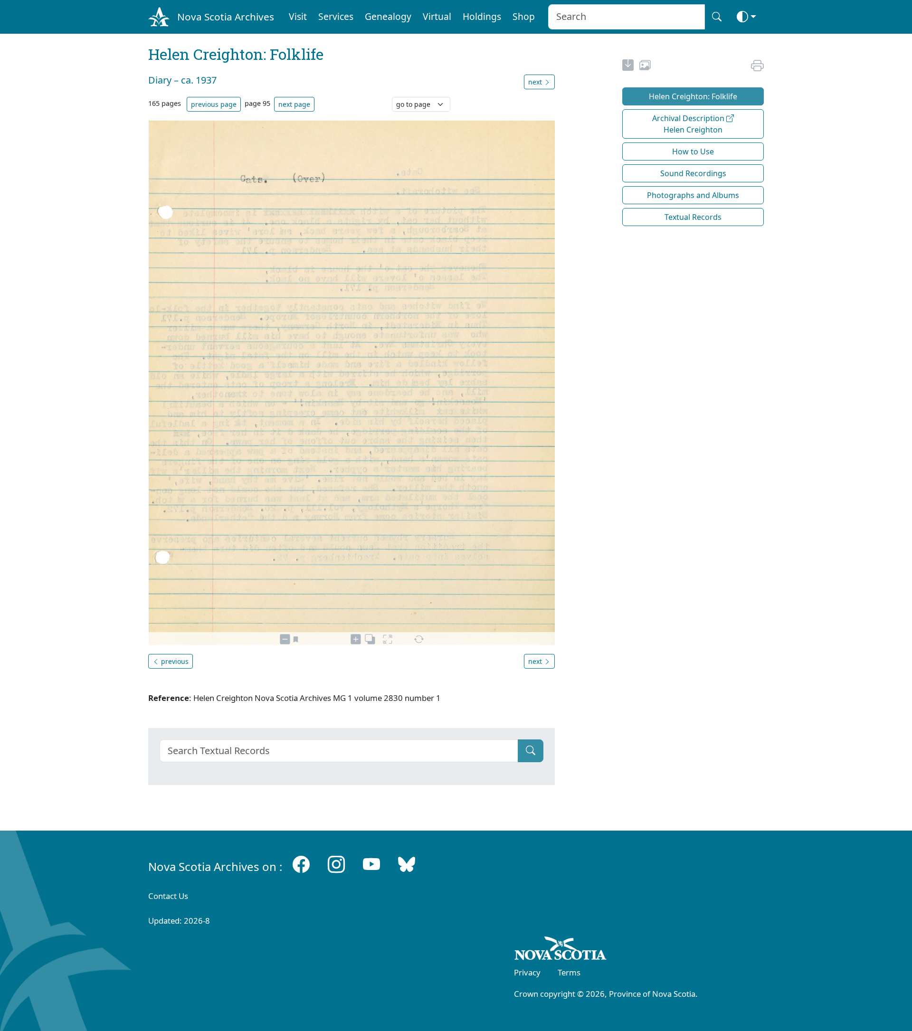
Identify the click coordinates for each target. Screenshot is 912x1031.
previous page (214, 104)
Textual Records (693, 217)
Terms (569, 972)
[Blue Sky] (406, 864)
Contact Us (168, 895)
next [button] (536, 81)
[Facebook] (301, 864)
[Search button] (716, 16)
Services (335, 16)
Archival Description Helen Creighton (689, 124)
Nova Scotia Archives (225, 16)
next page (294, 104)
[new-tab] (628, 66)
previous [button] (174, 661)
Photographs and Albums (693, 195)
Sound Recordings (693, 173)
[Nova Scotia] (561, 950)
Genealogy (388, 16)
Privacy (527, 972)
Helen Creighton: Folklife (693, 96)
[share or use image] (645, 66)
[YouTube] (371, 864)
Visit (298, 16)
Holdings (482, 16)
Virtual (437, 16)
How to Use (693, 151)
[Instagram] (336, 864)
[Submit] (530, 750)
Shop (524, 16)
